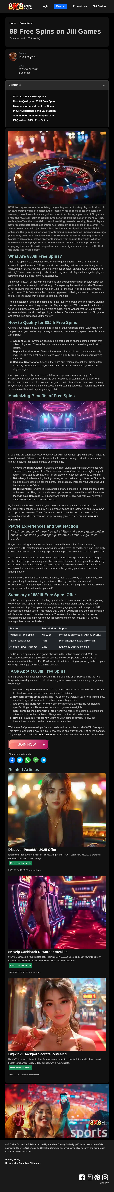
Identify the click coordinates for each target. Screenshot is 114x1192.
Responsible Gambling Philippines (23, 1163)
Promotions (80, 6)
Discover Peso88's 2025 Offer (32, 850)
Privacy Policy (12, 1159)
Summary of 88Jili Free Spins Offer (34, 115)
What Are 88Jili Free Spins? (29, 96)
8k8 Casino (99, 6)
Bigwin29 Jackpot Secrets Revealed (37, 1054)
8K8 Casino (45, 734)
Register (60, 6)
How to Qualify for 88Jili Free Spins (34, 101)
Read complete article (20, 863)
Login (45, 6)
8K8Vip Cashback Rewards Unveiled (38, 952)
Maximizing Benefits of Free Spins (33, 106)
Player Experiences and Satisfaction (34, 110)
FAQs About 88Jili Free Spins (30, 120)
